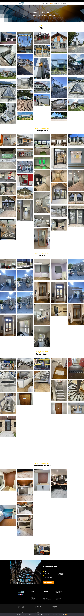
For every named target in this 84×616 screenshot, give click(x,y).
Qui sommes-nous (45, 593)
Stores (39, 15)
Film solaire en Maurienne (55, 605)
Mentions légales (45, 598)
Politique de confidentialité (47, 599)
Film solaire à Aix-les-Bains (21, 607)
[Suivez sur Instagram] (21, 594)
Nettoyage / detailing (58, 596)
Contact (64, 3)
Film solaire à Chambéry (21, 612)
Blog (61, 3)
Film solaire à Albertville (21, 608)
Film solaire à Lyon (37, 612)
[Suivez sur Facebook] (19, 594)
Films (30, 15)
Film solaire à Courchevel (38, 606)
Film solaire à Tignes (54, 608)
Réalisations (51, 3)
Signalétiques (44, 15)
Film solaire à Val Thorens (55, 611)
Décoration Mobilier (51, 15)
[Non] (82, 614)
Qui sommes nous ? (57, 3)
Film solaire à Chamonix (38, 605)
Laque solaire (32, 599)
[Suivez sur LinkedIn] (22, 594)
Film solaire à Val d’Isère (21, 606)
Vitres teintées (57, 594)
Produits (46, 3)
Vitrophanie (35, 15)
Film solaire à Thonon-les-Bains (55, 607)
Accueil (43, 3)
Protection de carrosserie (58, 597)
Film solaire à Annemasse (21, 611)
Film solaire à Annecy (20, 610)
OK (65, 614)
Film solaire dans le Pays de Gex (38, 607)
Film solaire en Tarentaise (38, 610)
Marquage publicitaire (58, 598)
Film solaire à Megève (54, 606)
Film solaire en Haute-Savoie (38, 611)
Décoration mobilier (33, 598)
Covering (56, 599)
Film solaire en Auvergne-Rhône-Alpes (39, 608)
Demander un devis (48, 582)
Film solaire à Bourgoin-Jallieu (21, 605)
